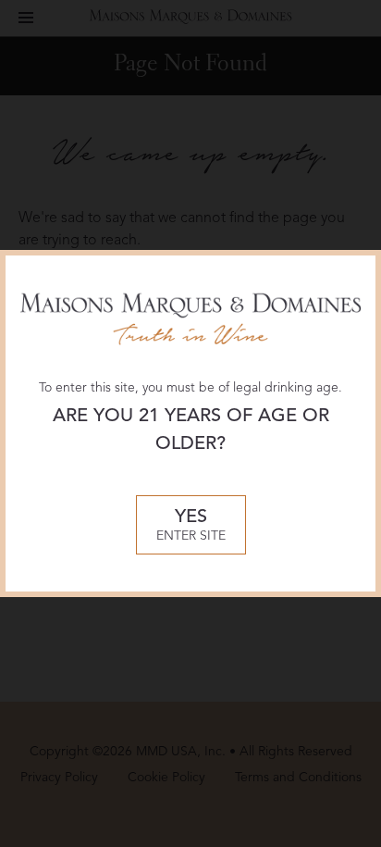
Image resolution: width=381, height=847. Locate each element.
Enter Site (191, 525)
